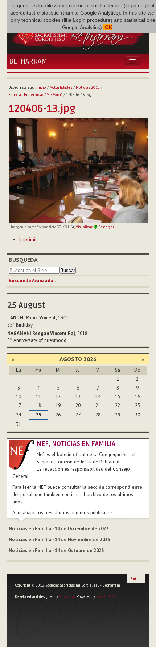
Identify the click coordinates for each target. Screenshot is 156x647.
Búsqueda (23, 259)
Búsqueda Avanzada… (33, 280)
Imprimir (28, 239)
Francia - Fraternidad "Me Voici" (35, 94)
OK (107, 27)
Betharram (28, 61)
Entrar (136, 578)
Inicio (41, 87)
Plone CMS (105, 596)
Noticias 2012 (88, 87)
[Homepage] (78, 34)
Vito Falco (67, 596)
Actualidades (61, 87)
